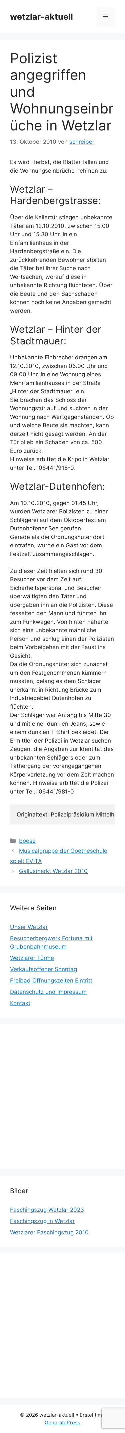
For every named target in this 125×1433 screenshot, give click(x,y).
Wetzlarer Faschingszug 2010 (49, 1232)
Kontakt (20, 1003)
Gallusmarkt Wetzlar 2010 (53, 871)
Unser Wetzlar (29, 927)
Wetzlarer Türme (32, 958)
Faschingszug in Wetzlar (42, 1221)
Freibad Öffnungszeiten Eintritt (51, 980)
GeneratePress (62, 1422)
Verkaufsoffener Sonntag (43, 969)
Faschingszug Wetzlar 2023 (47, 1209)
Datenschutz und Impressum (48, 991)
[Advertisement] (62, 1096)
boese (27, 840)
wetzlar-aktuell (41, 17)
